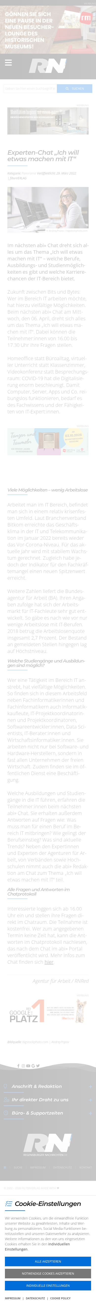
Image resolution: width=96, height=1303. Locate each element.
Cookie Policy (60, 1298)
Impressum (12, 1298)
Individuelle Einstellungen (48, 1286)
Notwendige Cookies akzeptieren (48, 1273)
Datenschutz (35, 1298)
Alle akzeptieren (48, 1261)
